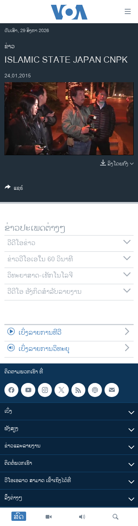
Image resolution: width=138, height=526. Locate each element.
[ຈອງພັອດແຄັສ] (111, 390)
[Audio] (82, 517)
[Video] (49, 517)
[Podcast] (95, 390)
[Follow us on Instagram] (45, 390)
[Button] (14, 189)
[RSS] (78, 390)
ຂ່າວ (9, 47)
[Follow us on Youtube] (28, 390)
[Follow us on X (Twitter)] (61, 390)
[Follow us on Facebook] (11, 390)
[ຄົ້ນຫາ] (116, 517)
